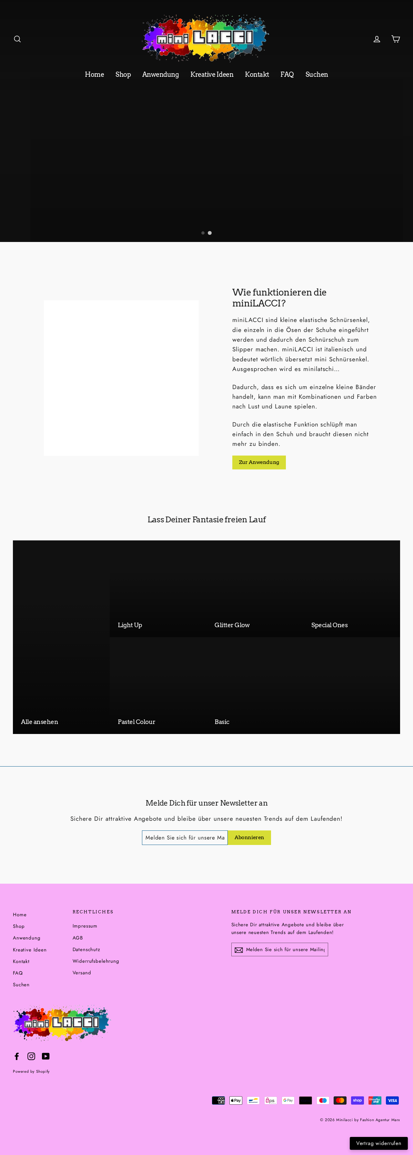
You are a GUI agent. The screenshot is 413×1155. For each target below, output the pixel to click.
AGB (78, 937)
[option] (206, 121)
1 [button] (203, 233)
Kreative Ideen (211, 74)
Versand (82, 972)
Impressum (85, 925)
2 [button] (210, 233)
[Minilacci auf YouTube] (46, 1055)
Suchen (317, 74)
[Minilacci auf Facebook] (17, 1055)
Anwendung (160, 74)
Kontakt (257, 74)
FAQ (287, 74)
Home (94, 74)
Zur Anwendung (259, 462)
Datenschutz (86, 949)
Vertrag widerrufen (378, 1143)
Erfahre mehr (136, 219)
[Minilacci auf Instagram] (31, 1055)
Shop (123, 74)
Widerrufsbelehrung (96, 961)
